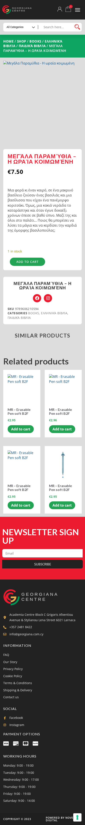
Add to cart (27, 262)
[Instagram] (48, 298)
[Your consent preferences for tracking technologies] (77, 817)
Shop (21, 41)
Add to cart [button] (20, 429)
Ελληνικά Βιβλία (54, 313)
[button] (77, 10)
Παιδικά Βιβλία (32, 46)
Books (35, 41)
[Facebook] (37, 298)
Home (8, 41)
